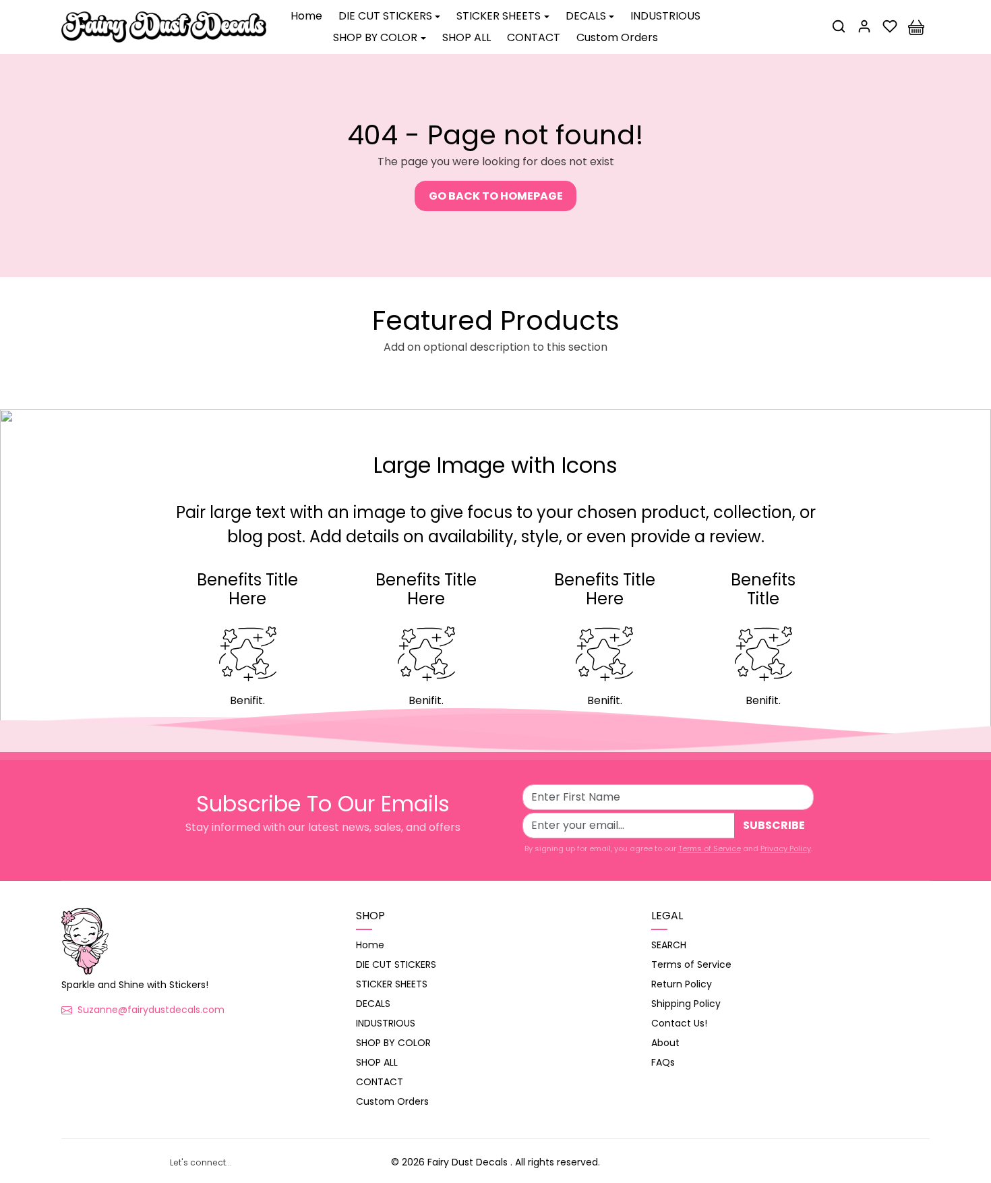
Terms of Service (709, 848)
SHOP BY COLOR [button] (375, 37)
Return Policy (681, 984)
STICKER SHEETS (391, 984)
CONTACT (533, 37)
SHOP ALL (466, 37)
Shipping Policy (686, 1003)
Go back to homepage (496, 196)
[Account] (864, 26)
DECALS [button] (586, 16)
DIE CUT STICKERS (396, 964)
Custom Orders (617, 37)
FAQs (663, 1062)
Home (306, 16)
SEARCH (668, 945)
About (665, 1042)
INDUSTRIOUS (665, 16)
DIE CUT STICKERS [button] (385, 16)
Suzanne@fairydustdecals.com (151, 1009)
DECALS (373, 1003)
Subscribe (774, 825)
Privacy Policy (785, 848)
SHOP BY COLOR (393, 1042)
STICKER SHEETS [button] (498, 16)
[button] (838, 26)
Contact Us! (679, 1023)
